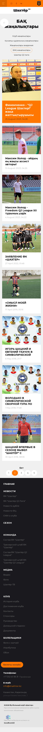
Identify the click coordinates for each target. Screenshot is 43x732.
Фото (6, 579)
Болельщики (12, 638)
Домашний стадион (14, 626)
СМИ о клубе (10, 515)
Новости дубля (11, 506)
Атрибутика (9, 647)
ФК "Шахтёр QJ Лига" (14, 501)
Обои (6, 652)
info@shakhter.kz (12, 686)
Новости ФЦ (9, 511)
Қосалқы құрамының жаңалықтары (21, 41)
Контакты (8, 611)
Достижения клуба (13, 606)
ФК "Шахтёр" (10, 496)
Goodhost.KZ (9, 723)
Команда (9, 535)
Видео (6, 575)
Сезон (7, 523)
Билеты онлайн (12, 664)
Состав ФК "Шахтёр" (13, 540)
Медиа (7, 570)
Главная (8, 484)
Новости (9, 491)
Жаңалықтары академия (21, 45)
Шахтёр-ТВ (9, 584)
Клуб (6, 596)
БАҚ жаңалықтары (21, 50)
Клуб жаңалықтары (21, 36)
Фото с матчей (11, 643)
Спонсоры (9, 616)
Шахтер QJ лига (21, 55)
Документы (9, 630)
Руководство (10, 621)
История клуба (11, 601)
